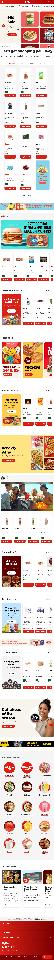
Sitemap (7, 956)
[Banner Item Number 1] (4, 46)
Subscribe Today (47, 914)
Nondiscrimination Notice (42, 958)
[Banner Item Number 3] (7, 46)
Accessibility (51, 958)
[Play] (27, 496)
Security (35, 956)
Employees (19, 958)
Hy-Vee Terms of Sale (38, 919)
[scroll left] (3, 26)
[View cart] (51, 2)
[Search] (48, 2)
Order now (6, 905)
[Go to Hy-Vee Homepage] (27, 2)
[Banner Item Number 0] (2, 46)
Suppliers (34, 958)
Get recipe (48, 905)
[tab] (12, 63)
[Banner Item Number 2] (6, 46)
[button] (39, 420)
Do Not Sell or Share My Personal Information (23, 956)
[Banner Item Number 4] (9, 46)
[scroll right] (50, 26)
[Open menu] (2, 2)
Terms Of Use (41, 956)
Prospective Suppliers (26, 958)
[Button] (1, 46)
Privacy (11, 956)
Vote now (27, 905)
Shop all (48, 290)
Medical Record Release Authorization (8, 958)
